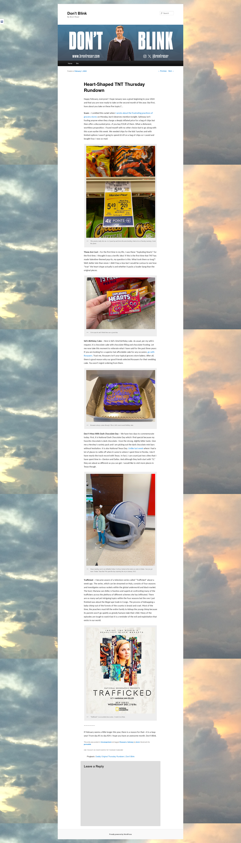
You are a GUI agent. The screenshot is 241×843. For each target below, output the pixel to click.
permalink (87, 744)
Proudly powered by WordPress (120, 834)
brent (138, 742)
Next (171, 71)
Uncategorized (106, 742)
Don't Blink (77, 13)
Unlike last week (135, 448)
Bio (77, 63)
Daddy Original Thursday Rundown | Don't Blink (115, 756)
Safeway (130, 742)
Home (70, 63)
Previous (162, 71)
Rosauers (123, 742)
